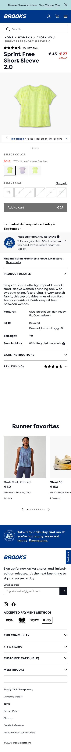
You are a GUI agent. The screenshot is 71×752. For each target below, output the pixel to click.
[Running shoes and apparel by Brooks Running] (15, 16)
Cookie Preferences (14, 725)
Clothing (44, 37)
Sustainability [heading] (13, 343)
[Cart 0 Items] (57, 16)
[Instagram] (6, 604)
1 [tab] (27, 509)
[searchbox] (38, 29)
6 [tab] (36, 509)
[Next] (49, 509)
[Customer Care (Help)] (35, 658)
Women (49, 5)
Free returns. (38, 540)
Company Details (13, 696)
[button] (35, 108)
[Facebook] (14, 604)
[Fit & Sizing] (35, 646)
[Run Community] (35, 635)
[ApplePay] (47, 620)
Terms (7, 704)
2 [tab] (28, 509)
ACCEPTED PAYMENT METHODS (27, 612)
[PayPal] (34, 620)
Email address (11, 585)
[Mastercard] (21, 620)
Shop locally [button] (13, 262)
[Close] (65, 4)
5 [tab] (34, 509)
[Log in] (49, 16)
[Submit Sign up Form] (63, 591)
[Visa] (9, 620)
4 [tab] (32, 509)
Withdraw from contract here (19, 732)
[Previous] (22, 509)
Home (9, 37)
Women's (25, 37)
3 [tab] (30, 509)
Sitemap (8, 718)
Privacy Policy (11, 711)
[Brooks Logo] (35, 558)
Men (57, 5)
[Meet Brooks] (35, 669)
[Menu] (65, 16)
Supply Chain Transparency (18, 689)
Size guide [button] (61, 183)
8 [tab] (40, 509)
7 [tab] (38, 509)
